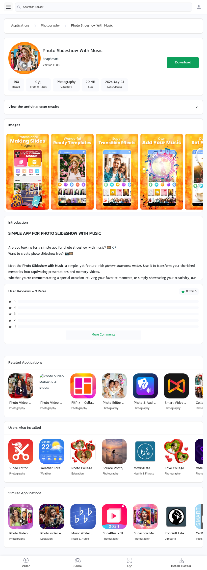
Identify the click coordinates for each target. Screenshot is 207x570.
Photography (50, 26)
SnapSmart (51, 59)
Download (183, 62)
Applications (20, 26)
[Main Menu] (8, 6)
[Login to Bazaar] (198, 7)
